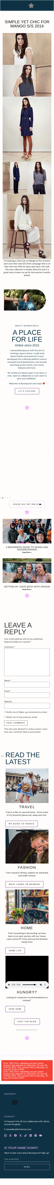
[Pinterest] (35, 1135)
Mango (32, 260)
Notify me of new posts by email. (21, 717)
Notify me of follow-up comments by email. (26, 712)
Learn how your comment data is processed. (25, 730)
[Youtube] (40, 1135)
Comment (9, 647)
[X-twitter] (20, 1135)
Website (8, 702)
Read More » (27, 552)
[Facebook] (15, 1135)
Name (7, 680)
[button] (31, 5)
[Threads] (10, 1135)
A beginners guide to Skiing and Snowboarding (27, 548)
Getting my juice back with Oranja (27, 586)
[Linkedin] (30, 1135)
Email (7, 691)
